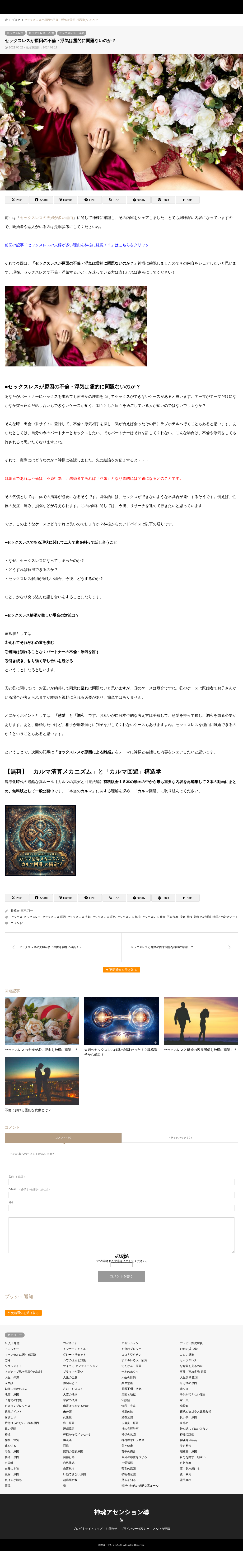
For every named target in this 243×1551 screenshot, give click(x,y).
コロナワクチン (131, 1354)
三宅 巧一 (27, 910)
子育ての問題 (13, 1400)
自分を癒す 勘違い (193, 1457)
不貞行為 (172, 917)
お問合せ (111, 1528)
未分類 (67, 1411)
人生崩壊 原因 (189, 1377)
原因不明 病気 (131, 1388)
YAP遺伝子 (70, 1343)
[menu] (236, 7)
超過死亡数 (70, 1480)
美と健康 (127, 1445)
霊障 (7, 1485)
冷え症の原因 (188, 1383)
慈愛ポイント (13, 1411)
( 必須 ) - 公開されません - (29, 1189)
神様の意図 (129, 1434)
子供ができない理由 (193, 1394)
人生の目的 (129, 1377)
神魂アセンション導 (121, 1511)
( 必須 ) (17, 1176)
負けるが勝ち (13, 1480)
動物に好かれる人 (16, 1388)
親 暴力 (185, 1474)
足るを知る (129, 1480)
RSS (121, 1520)
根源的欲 (127, 1411)
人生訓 (9, 1383)
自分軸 (9, 1463)
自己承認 (69, 1463)
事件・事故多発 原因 (193, 1371)
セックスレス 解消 (128, 917)
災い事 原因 (188, 1417)
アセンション (130, 1343)
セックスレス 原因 (54, 917)
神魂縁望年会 (188, 1440)
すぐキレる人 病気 (134, 1360)
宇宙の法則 (70, 1400)
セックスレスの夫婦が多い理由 (46, 218)
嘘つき (184, 1388)
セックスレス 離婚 (153, 917)
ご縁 (7, 1360)
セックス (16, 917)
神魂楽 (67, 1440)
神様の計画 (187, 1434)
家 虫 (184, 1400)
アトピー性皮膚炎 (191, 1343)
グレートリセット (74, 1354)
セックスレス (15, 33)
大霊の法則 (70, 1394)
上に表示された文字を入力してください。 (121, 1261)
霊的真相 (185, 1480)
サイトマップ (93, 1528)
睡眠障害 (69, 1428)
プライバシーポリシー (135, 1528)
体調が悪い (70, 1383)
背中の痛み (129, 1451)
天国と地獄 (129, 1394)
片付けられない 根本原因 (22, 1423)
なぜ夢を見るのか (191, 1366)
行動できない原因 (74, 1474)
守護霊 (126, 1400)
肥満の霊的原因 (73, 1451)
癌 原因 (69, 1423)
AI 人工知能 (12, 1343)
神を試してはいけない (194, 1428)
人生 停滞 (12, 1377)
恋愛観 (184, 1406)
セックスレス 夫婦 (79, 917)
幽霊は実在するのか (76, 1406)
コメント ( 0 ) (63, 1137)
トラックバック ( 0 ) (180, 1137)
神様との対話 (202, 917)
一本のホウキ (130, 1371)
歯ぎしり (10, 1417)
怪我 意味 (129, 1406)
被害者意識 (129, 1474)
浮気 (182, 917)
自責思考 (69, 1468)
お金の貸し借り (190, 1349)
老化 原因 (12, 1451)
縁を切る (10, 1445)
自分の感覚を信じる (134, 1457)
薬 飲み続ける (190, 1468)
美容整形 (185, 1445)
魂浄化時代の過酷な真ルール (140, 1485)
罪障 (66, 1445)
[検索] (225, 7)
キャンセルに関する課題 (20, 1354)
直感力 (184, 1423)
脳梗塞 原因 (188, 1451)
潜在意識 (127, 1417)
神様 (189, 917)
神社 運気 (12, 1440)
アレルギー (12, 1349)
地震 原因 (12, 1394)
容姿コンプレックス (17, 1406)
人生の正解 (70, 1377)
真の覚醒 (10, 1428)
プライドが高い (73, 1371)
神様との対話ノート (225, 917)
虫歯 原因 (12, 1474)
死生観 (67, 1417)
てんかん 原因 (131, 1366)
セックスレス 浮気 (71, 33)
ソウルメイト (13, 1366)
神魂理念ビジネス (133, 1440)
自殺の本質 (12, 1468)
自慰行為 (185, 1463)
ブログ (77, 1528)
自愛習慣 (127, 1463)
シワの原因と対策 (74, 1360)
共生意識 (127, 1383)
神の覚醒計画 (130, 1428)
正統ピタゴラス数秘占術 (195, 1411)
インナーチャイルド (76, 1349)
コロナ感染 (187, 1354)
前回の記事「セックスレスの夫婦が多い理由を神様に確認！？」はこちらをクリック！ (79, 245)
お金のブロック (131, 1349)
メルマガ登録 (161, 1528)
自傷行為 (69, 1457)
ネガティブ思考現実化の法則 (23, 1371)
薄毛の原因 (129, 1468)
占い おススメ (73, 1388)
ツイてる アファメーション (80, 1366)
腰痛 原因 (12, 1457)
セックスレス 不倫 (41, 33)
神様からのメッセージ (77, 1434)
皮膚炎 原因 (130, 1423)
